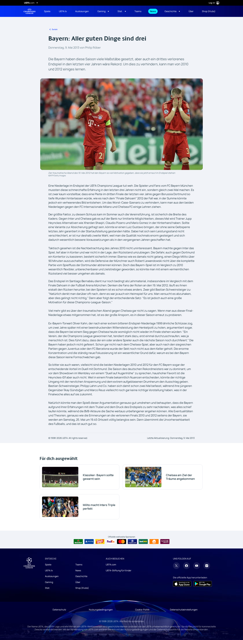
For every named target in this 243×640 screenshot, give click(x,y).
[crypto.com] (132, 541)
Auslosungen (52, 576)
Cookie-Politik (142, 609)
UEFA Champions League (29, 11)
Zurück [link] (54, 29)
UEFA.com (111, 564)
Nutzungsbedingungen (101, 609)
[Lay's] (99, 541)
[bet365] (143, 541)
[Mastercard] (121, 541)
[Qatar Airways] (164, 541)
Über (77, 582)
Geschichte (81, 576)
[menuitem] (48, 11)
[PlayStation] (89, 541)
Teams (78, 564)
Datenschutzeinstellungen (184, 609)
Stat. (47, 587)
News (78, 570)
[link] (47, 11)
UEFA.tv (49, 570)
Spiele (48, 564)
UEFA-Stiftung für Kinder (118, 570)
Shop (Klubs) (82, 587)
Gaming (49, 582)
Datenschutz (59, 609)
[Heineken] (78, 541)
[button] (103, 11)
